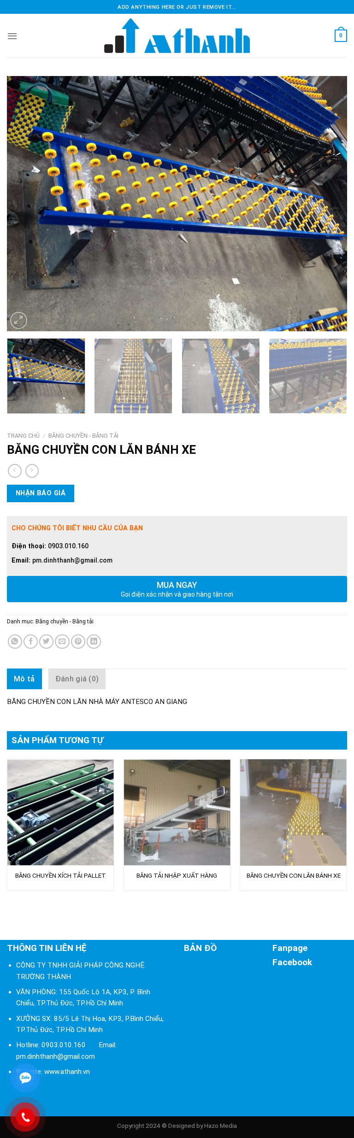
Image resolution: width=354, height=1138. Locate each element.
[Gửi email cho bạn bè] (62, 641)
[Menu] (12, 36)
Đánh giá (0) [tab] (77, 679)
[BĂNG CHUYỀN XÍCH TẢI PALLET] (60, 812)
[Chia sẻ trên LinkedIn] (94, 641)
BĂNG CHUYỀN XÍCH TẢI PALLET (60, 875)
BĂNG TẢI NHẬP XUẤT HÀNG (176, 875)
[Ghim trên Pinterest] (78, 641)
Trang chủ (23, 435)
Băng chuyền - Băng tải (83, 435)
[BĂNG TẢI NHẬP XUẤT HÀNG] (177, 812)
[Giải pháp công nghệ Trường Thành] (177, 36)
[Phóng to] (18, 320)
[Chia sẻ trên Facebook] (31, 641)
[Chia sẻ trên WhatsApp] (15, 641)
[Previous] (25, 203)
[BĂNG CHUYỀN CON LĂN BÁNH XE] (293, 812)
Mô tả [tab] (24, 679)
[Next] (328, 203)
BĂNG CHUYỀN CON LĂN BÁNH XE (294, 875)
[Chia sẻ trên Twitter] (46, 641)
